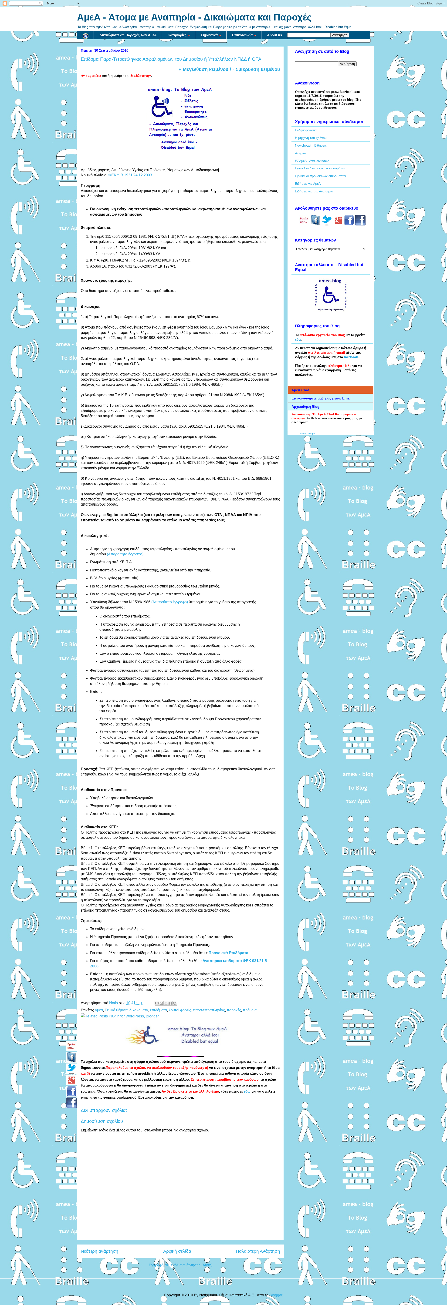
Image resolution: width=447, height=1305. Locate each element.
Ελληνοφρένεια (306, 130)
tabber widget (307, 433)
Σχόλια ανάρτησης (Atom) (191, 1265)
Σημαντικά (209, 35)
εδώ (247, 1091)
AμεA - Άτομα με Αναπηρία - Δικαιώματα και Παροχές (194, 17)
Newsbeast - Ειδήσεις (311, 145)
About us (274, 35)
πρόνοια (250, 1010)
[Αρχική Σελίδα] (85, 35)
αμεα (99, 1010)
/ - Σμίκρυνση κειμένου (254, 69)
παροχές (234, 1010)
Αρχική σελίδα (177, 1251)
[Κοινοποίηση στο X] (165, 1003)
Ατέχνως (301, 153)
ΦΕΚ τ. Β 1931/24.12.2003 (130, 175)
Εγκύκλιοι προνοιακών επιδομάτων (320, 176)
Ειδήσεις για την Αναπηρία (314, 191)
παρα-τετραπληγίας (209, 1010)
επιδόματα (158, 1010)
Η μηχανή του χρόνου (311, 138)
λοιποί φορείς (180, 1010)
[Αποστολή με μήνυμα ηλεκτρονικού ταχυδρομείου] (157, 1003)
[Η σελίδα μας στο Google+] (338, 224)
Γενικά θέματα (116, 1010)
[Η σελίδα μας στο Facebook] (315, 224)
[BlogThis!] (161, 1003)
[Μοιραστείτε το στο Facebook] (170, 1003)
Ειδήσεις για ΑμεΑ (308, 183)
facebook (351, 357)
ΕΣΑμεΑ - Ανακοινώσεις (312, 161)
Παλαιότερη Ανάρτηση (258, 1251)
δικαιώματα (138, 1010)
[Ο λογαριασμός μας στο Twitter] (327, 224)
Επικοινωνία (242, 35)
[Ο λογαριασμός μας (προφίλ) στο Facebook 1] (349, 224)
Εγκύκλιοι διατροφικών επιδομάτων (320, 168)
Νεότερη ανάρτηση (99, 1251)
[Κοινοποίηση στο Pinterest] (174, 1003)
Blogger (275, 1295)
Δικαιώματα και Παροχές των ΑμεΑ (128, 35)
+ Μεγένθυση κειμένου (203, 69)
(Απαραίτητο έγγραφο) (125, 554)
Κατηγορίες (177, 35)
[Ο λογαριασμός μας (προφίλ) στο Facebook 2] (360, 224)
